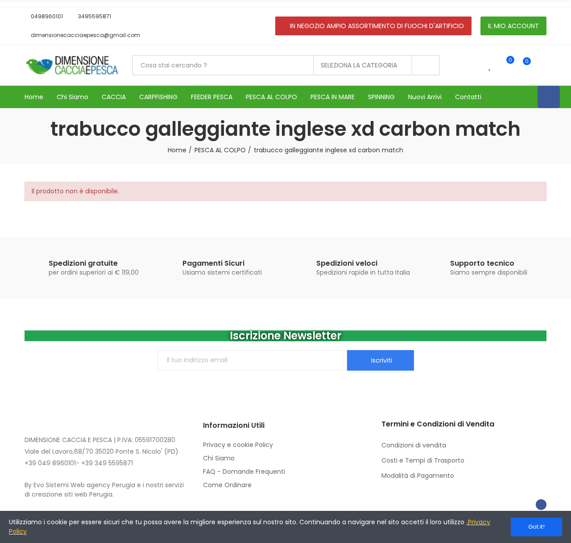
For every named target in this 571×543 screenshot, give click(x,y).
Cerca (425, 65)
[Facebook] (549, 97)
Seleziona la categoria (359, 65)
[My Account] (542, 65)
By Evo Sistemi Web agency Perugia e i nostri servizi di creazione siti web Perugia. (104, 489)
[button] (44, 16)
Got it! (536, 526)
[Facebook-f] (541, 504)
